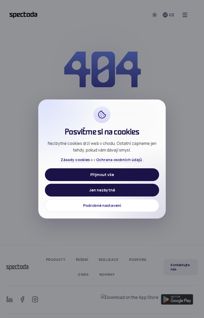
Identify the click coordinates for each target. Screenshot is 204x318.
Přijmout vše (102, 174)
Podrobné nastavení (102, 205)
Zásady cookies (76, 159)
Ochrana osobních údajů (119, 159)
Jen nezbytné (102, 190)
